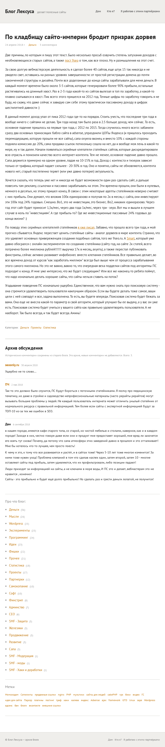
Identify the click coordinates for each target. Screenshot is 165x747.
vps (121, 694)
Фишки (14, 551)
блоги (24, 705)
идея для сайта (13, 700)
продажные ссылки (45, 694)
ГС (143, 694)
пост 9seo (71, 60)
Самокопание (18, 586)
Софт (12, 593)
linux (132, 700)
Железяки (16, 628)
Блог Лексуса (19, 11)
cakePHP (112, 694)
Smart (131, 238)
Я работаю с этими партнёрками (140, 11)
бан (16, 705)
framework (114, 700)
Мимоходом (11, 694)
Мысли (14, 516)
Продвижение (19, 635)
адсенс (8, 705)
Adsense (95, 700)
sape (139, 700)
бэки (128, 694)
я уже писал (86, 227)
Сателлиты (27, 694)
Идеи (12, 544)
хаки (66, 700)
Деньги (33, 44)
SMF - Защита (18, 621)
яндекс (85, 700)
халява (75, 700)
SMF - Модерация (21, 656)
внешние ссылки (51, 705)
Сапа (12, 649)
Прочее (14, 558)
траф (58, 700)
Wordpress (16, 523)
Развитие (15, 642)
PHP (68, 694)
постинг (50, 700)
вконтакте (34, 705)
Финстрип (16, 600)
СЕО (12, 614)
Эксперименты (19, 530)
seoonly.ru (12, 365)
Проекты (36, 327)
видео (136, 694)
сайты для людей (95, 694)
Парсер (28, 700)
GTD (124, 700)
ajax (104, 700)
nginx (61, 694)
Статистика (49, 327)
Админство (16, 607)
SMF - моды (17, 663)
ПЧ (7, 384)
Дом (98, 11)
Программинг (18, 537)
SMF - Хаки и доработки (25, 670)
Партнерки (16, 579)
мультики (78, 694)
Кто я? (111, 11)
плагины (38, 700)
